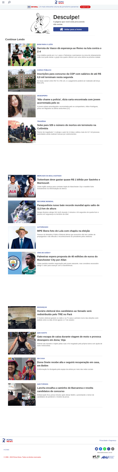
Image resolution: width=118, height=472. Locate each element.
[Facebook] (100, 448)
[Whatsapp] (104, 448)
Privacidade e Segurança (108, 440)
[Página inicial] (7, 440)
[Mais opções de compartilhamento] (112, 448)
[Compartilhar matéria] (108, 448)
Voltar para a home (73, 29)
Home (7, 450)
